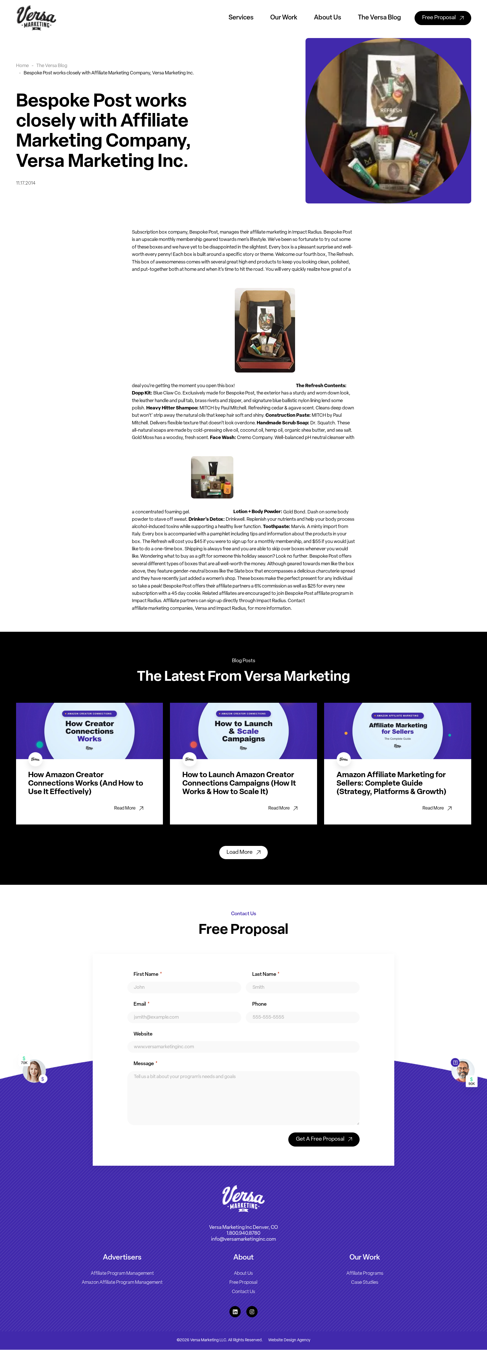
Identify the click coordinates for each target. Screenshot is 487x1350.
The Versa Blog (379, 18)
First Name (148, 974)
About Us (327, 18)
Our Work (283, 18)
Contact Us (243, 1291)
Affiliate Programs (364, 1273)
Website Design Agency (289, 1340)
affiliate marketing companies (162, 608)
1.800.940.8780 (243, 1233)
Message (145, 1063)
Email (141, 1004)
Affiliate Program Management (122, 1273)
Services (241, 18)
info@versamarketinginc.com (243, 1239)
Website (143, 1034)
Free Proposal (243, 1282)
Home (22, 65)
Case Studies (364, 1282)
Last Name (266, 974)
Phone (259, 1004)
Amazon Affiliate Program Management (122, 1282)
